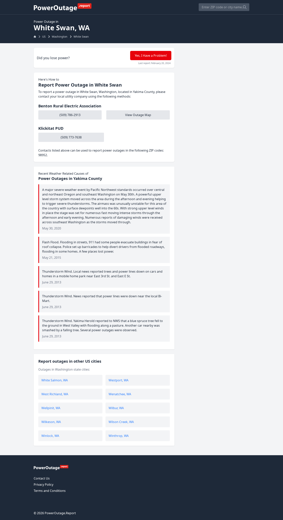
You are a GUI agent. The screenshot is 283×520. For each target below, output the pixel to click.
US (44, 36)
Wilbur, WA (116, 408)
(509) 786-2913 (69, 115)
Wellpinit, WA (50, 408)
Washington (59, 36)
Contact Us (42, 478)
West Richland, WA (54, 394)
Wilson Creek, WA (121, 422)
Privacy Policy (43, 484)
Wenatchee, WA (120, 394)
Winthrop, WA (119, 436)
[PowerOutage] (51, 467)
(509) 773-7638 (71, 137)
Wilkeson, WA (51, 422)
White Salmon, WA (54, 380)
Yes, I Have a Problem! (151, 55)
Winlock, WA (50, 436)
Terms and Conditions (50, 491)
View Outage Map (138, 115)
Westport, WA (118, 380)
